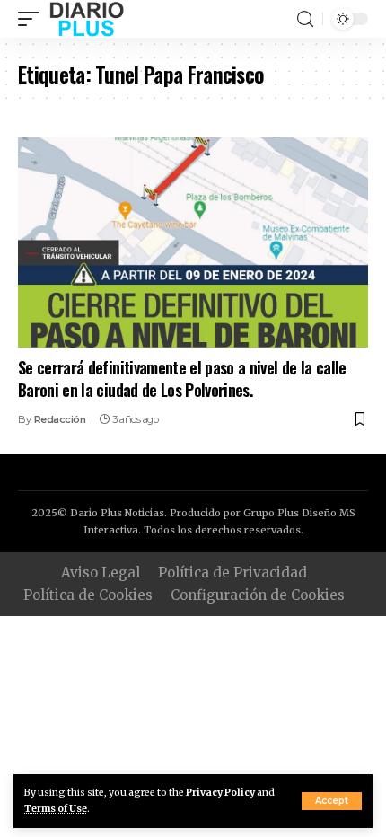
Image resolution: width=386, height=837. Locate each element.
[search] (305, 19)
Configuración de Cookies (258, 595)
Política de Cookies (88, 595)
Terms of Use (55, 809)
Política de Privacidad (232, 572)
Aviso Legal (100, 572)
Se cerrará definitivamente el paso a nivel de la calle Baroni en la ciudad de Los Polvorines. (182, 378)
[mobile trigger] (33, 19)
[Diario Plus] (86, 19)
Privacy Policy (220, 792)
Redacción (60, 419)
